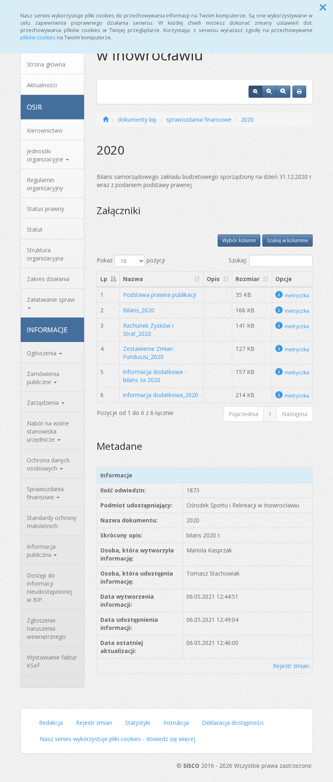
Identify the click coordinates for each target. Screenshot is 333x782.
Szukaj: (238, 260)
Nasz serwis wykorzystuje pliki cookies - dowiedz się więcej (117, 739)
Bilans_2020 (138, 310)
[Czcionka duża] (283, 92)
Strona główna (46, 64)
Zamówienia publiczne (43, 378)
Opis (213, 279)
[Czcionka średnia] (269, 92)
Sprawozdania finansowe (45, 493)
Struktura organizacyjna (45, 254)
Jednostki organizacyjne (46, 155)
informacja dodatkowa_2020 (160, 395)
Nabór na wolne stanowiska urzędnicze (48, 431)
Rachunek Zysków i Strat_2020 (148, 329)
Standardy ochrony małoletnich (51, 522)
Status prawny (45, 209)
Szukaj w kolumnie (287, 240)
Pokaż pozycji (131, 260)
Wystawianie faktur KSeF (52, 661)
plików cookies (38, 37)
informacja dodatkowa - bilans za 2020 (154, 376)
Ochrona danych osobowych (48, 464)
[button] (323, 7)
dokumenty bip (137, 119)
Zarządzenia (44, 402)
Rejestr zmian (291, 666)
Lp (103, 279)
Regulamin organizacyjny (45, 184)
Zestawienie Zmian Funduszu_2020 (148, 353)
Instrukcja (176, 722)
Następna (294, 414)
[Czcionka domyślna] (255, 92)
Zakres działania (48, 279)
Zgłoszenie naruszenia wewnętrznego (46, 628)
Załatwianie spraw (51, 299)
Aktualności (42, 85)
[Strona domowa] (105, 119)
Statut (35, 229)
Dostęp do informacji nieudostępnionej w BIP (49, 587)
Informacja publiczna (41, 551)
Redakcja (51, 722)
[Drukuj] (299, 92)
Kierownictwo (45, 130)
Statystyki (137, 722)
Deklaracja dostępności (233, 722)
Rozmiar (247, 279)
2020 (247, 119)
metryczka (297, 295)
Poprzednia (243, 414)
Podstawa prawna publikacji (159, 295)
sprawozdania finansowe (198, 119)
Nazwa (133, 279)
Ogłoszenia (42, 353)
